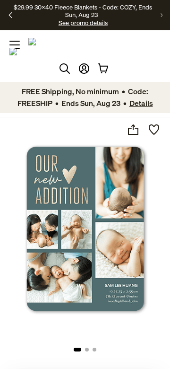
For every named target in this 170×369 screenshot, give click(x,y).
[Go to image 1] (77, 349)
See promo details (83, 22)
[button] (84, 68)
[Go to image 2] (87, 349)
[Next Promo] (161, 15)
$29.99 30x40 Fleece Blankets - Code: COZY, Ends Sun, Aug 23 (83, 11)
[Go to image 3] (94, 349)
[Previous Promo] (10, 15)
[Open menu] (14, 45)
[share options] (133, 129)
